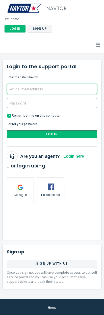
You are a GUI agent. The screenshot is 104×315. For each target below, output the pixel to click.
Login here (73, 156)
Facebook (50, 194)
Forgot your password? (23, 124)
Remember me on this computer (36, 115)
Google (20, 194)
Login (52, 134)
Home (52, 307)
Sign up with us (52, 263)
